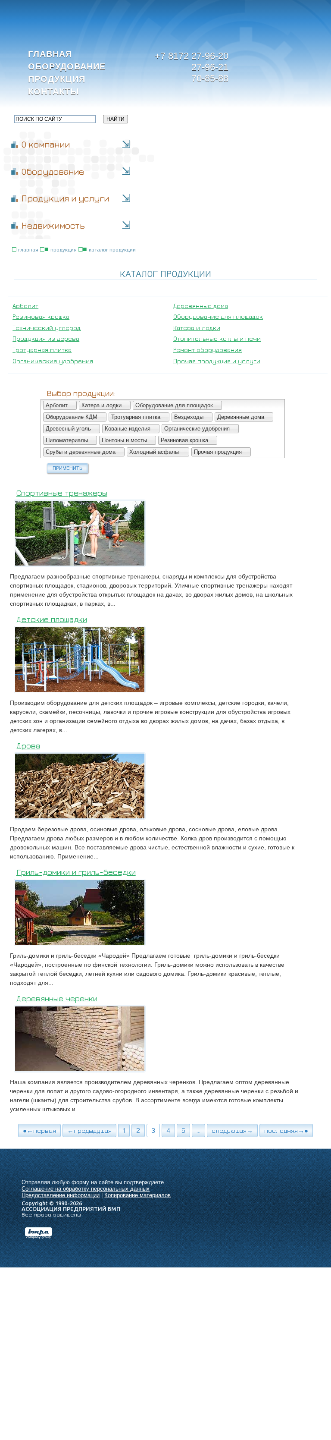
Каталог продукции (112, 250)
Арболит (25, 305)
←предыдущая (89, 1130)
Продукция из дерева (45, 338)
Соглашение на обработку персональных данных (86, 1188)
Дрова (28, 745)
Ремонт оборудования (207, 349)
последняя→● (286, 1130)
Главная (50, 54)
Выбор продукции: (81, 393)
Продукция (56, 79)
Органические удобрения (52, 361)
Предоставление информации (61, 1195)
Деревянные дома (200, 305)
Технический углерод (46, 327)
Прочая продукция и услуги (216, 361)
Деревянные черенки (56, 998)
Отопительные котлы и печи (217, 338)
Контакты (53, 91)
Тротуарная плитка (42, 349)
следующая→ (232, 1130)
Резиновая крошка (40, 316)
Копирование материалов (137, 1195)
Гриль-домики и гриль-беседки (76, 872)
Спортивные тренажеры (61, 492)
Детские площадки (51, 619)
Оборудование (67, 66)
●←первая (39, 1130)
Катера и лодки (196, 327)
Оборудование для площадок (218, 316)
